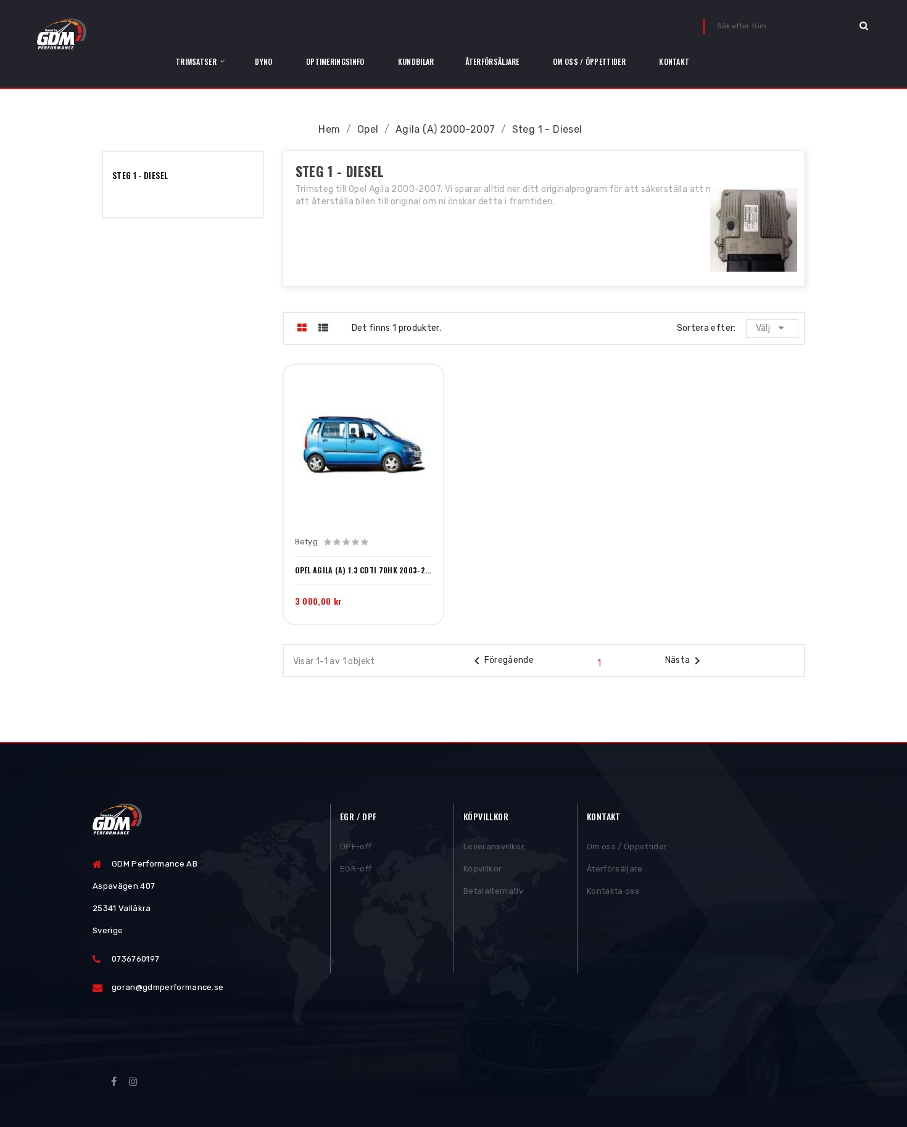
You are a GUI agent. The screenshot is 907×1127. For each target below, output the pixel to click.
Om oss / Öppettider (627, 846)
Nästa (685, 661)
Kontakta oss (613, 891)
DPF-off (355, 846)
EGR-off (355, 868)
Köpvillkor (482, 868)
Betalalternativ (493, 891)
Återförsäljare (615, 868)
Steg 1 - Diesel (140, 174)
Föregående (502, 661)
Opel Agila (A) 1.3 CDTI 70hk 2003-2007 (363, 570)
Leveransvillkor (493, 846)
